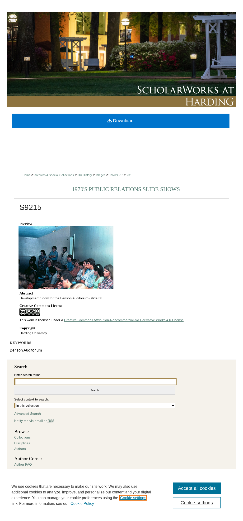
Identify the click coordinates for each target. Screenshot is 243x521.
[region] (121, 495)
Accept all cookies (197, 488)
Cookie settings (133, 498)
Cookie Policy (82, 504)
